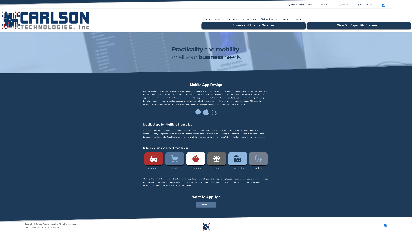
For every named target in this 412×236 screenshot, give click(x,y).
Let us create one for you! (52, 228)
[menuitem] (207, 19)
